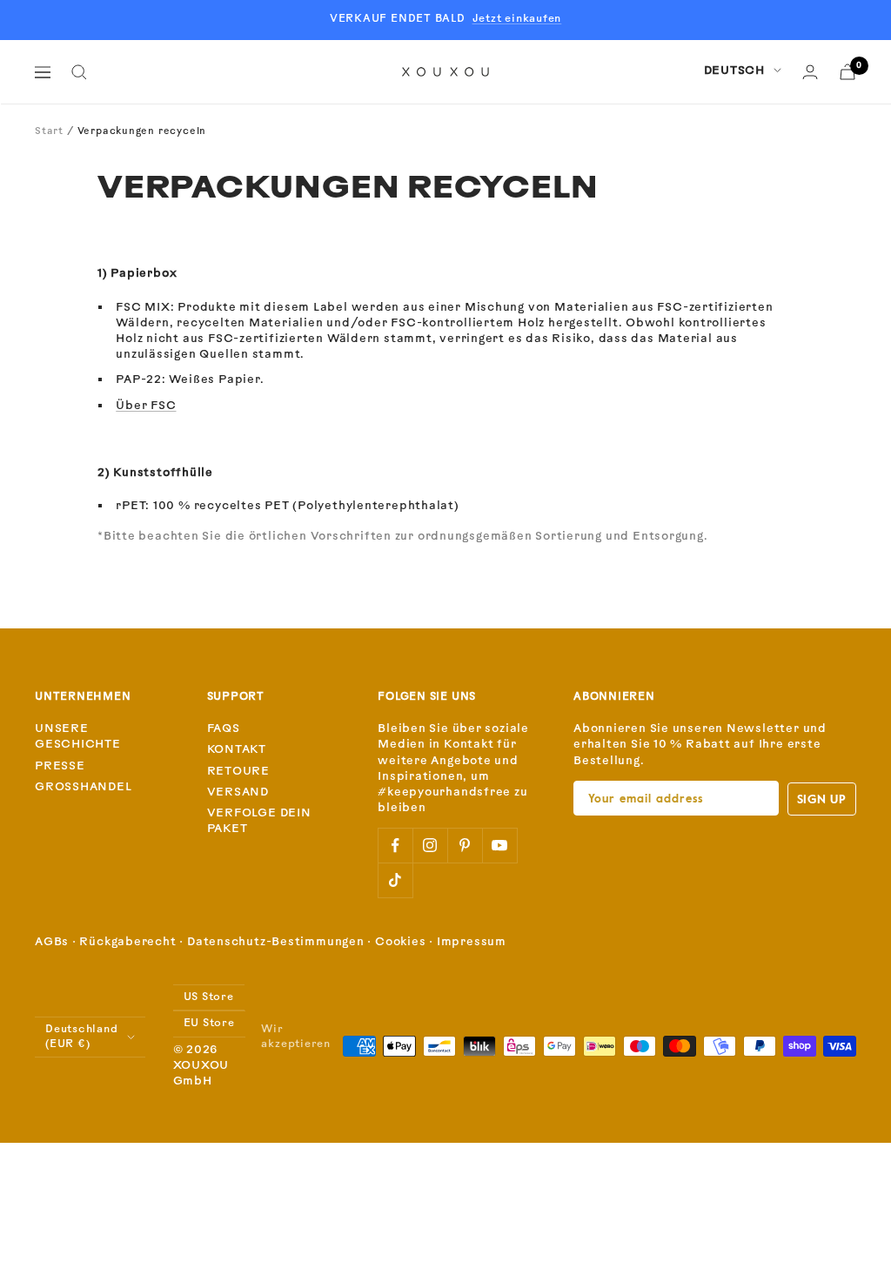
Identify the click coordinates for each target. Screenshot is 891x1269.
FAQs (223, 729)
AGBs (52, 942)
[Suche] (79, 72)
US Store (209, 997)
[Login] (810, 71)
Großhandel (83, 787)
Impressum (471, 942)
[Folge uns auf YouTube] (499, 845)
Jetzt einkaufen (517, 19)
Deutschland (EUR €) (81, 1037)
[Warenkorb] (847, 72)
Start (49, 132)
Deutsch (734, 71)
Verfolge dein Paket (259, 821)
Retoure (238, 771)
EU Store (209, 1023)
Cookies (400, 942)
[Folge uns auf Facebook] (395, 845)
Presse (60, 766)
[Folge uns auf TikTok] (395, 880)
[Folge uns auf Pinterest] (464, 845)
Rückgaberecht (127, 942)
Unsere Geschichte (78, 736)
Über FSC (146, 406)
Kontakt (236, 749)
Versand (238, 792)
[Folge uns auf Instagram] (429, 845)
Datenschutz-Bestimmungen (276, 942)
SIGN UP (822, 798)
